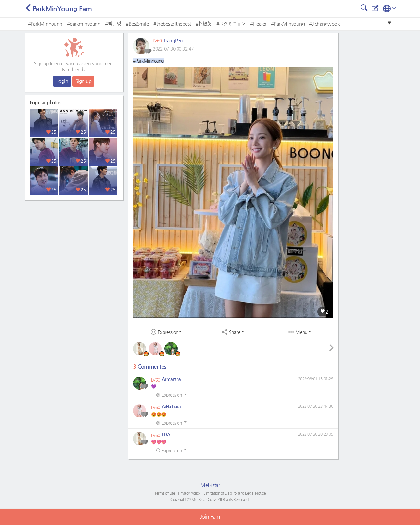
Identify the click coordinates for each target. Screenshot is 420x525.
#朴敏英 (204, 23)
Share (235, 332)
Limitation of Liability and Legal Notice (234, 493)
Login (62, 81)
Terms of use (164, 493)
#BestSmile (137, 23)
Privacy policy (189, 493)
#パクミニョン (231, 23)
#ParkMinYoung (45, 23)
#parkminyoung (84, 23)
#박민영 (113, 23)
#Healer (258, 23)
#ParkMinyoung (288, 23)
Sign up (83, 81)
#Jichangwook (324, 23)
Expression (168, 332)
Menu (301, 332)
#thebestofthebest (172, 23)
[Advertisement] (74, 245)
